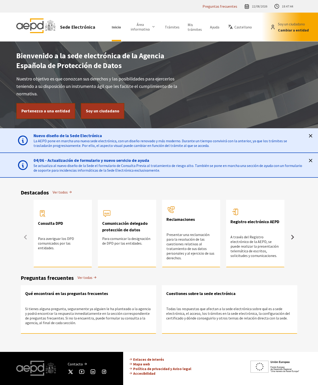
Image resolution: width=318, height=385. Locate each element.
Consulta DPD (50, 223)
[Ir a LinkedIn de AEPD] (93, 372)
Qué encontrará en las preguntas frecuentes (66, 293)
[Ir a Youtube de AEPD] (82, 372)
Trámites (172, 27)
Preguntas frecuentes (220, 6)
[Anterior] (25, 237)
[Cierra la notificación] (310, 136)
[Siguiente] (292, 237)
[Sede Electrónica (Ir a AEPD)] (35, 27)
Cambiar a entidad (293, 30)
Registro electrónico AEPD (254, 221)
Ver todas (85, 277)
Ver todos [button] (60, 192)
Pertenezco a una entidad (45, 111)
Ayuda (214, 27)
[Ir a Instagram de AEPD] (104, 372)
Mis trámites (195, 27)
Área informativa (140, 26)
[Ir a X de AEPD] (70, 372)
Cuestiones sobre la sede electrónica (201, 293)
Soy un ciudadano (102, 111)
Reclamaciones (180, 219)
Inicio (116, 27)
